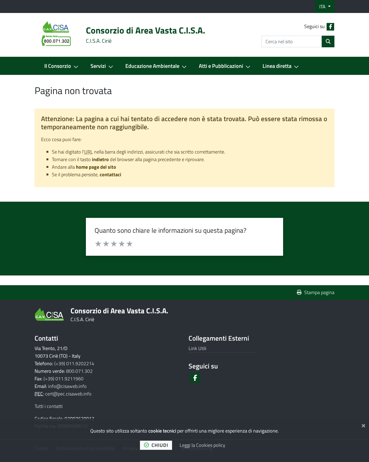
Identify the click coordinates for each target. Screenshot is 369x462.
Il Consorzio (57, 66)
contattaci (110, 174)
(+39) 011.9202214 (74, 363)
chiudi (160, 445)
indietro (100, 159)
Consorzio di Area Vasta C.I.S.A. (119, 310)
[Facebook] (194, 378)
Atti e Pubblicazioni (221, 66)
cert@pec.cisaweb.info (68, 393)
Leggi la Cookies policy (202, 445)
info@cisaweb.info (67, 386)
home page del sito (96, 167)
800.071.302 (79, 371)
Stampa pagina (319, 292)
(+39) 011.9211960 (63, 378)
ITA (323, 6)
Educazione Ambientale (152, 66)
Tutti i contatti (49, 406)
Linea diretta (277, 66)
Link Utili (197, 348)
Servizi (98, 66)
